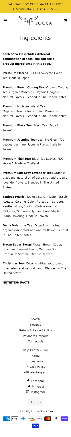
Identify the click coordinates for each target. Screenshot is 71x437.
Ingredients (35, 361)
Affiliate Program (35, 372)
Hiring (35, 355)
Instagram (37, 392)
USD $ (34, 402)
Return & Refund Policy (35, 330)
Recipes (35, 324)
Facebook (37, 381)
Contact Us (35, 341)
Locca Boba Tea (42, 411)
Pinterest (37, 386)
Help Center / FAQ (35, 350)
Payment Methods (35, 336)
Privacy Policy (35, 366)
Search (35, 319)
